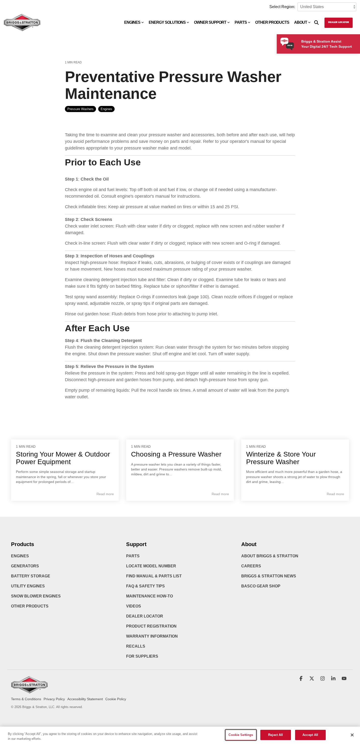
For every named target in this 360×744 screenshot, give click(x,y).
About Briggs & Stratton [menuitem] (269, 556)
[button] (301, 679)
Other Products (272, 22)
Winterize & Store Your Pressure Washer (281, 458)
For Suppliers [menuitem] (142, 656)
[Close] (352, 735)
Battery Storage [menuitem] (30, 576)
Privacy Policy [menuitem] (54, 699)
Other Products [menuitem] (29, 606)
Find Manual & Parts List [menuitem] (154, 576)
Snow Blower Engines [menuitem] (36, 596)
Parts (241, 22)
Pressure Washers (80, 109)
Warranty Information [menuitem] (152, 636)
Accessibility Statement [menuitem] (85, 699)
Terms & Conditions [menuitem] (26, 699)
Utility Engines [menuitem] (28, 586)
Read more (105, 494)
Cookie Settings (240, 735)
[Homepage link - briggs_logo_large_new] (29, 691)
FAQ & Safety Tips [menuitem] (145, 586)
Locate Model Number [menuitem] (151, 566)
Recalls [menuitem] (135, 646)
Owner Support (210, 22)
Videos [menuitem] (133, 606)
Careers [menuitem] (251, 566)
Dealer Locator (338, 22)
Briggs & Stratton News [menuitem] (268, 576)
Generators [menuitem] (25, 566)
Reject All (275, 735)
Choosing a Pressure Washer (176, 454)
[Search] (316, 23)
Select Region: (282, 7)
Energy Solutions (167, 22)
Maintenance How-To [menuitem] (149, 596)
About (300, 22)
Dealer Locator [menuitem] (144, 616)
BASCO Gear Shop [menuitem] (260, 586)
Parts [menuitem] (133, 556)
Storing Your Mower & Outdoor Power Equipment (63, 458)
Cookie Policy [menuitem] (115, 699)
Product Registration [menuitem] (151, 626)
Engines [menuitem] (20, 556)
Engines (132, 22)
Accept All (310, 735)
